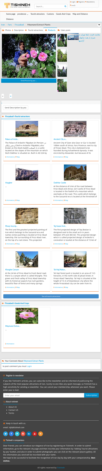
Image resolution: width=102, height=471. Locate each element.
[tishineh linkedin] (29, 434)
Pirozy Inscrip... (11, 226)
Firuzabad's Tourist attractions (17, 117)
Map (18, 157)
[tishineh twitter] (18, 434)
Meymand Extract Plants (34, 361)
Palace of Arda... (11, 139)
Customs (50, 14)
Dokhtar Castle (60, 183)
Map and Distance (80, 14)
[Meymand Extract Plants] (28, 55)
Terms (11, 413)
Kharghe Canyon (12, 270)
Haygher (8, 183)
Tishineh (61, 467)
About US (12, 407)
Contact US (13, 410)
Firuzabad (19, 24)
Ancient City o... (60, 139)
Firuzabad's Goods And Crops (17, 303)
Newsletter (90, 2)
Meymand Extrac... (12, 326)
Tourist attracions (38, 14)
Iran (3, 24)
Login (73, 2)
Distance (9, 19)
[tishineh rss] (41, 434)
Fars (10, 24)
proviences (21, 14)
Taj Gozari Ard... (60, 226)
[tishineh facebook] (12, 434)
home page (10, 14)
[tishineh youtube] (35, 434)
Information (10, 157)
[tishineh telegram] (6, 434)
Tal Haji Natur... (60, 270)
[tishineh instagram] (24, 434)
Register (81, 2)
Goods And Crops (63, 14)
